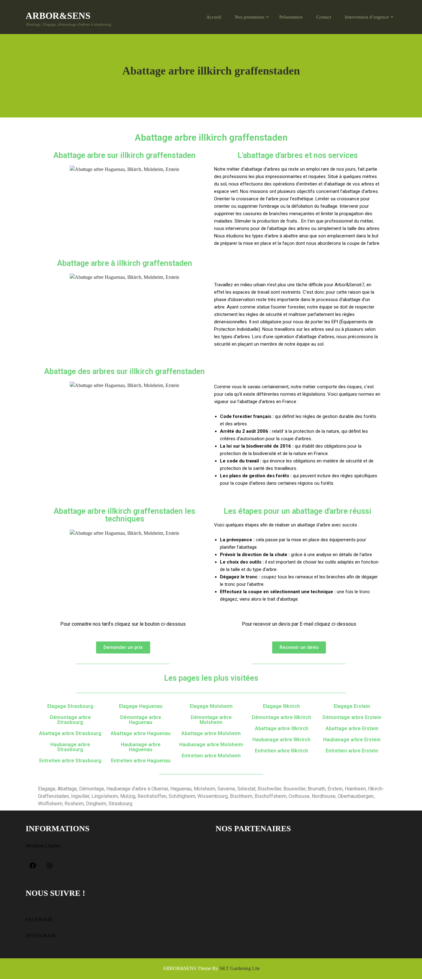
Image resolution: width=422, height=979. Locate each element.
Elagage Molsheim (211, 706)
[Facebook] (33, 866)
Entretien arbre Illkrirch (281, 751)
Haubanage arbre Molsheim (211, 744)
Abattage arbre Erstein (352, 728)
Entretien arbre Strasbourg (70, 761)
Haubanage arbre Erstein (352, 740)
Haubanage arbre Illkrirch (281, 740)
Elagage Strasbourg (70, 706)
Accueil (213, 17)
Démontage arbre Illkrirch (281, 717)
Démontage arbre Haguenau (140, 719)
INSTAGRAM (40, 935)
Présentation (291, 17)
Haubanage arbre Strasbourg (70, 747)
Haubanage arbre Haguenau (141, 747)
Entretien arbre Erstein (352, 751)
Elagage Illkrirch (281, 706)
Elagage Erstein (352, 706)
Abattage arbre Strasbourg (70, 733)
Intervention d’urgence (367, 17)
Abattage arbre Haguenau (141, 733)
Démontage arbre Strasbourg (70, 719)
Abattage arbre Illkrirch (281, 728)
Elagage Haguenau (140, 706)
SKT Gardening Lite (239, 968)
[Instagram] (49, 866)
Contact (323, 17)
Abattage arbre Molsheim (211, 733)
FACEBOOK (39, 919)
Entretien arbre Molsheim (211, 756)
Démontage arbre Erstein (352, 717)
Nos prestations (249, 17)
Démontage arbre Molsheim (211, 719)
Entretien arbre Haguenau (141, 761)
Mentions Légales (43, 845)
